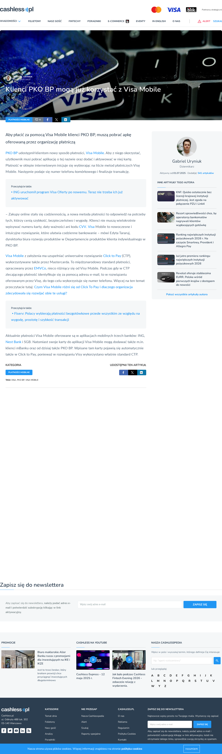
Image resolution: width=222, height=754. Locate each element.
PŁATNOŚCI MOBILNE (19, 119)
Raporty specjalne (90, 733)
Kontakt (122, 739)
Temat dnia (51, 716)
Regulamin (123, 728)
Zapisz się (202, 724)
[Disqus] (76, 431)
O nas (176, 21)
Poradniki (94, 21)
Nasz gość (55, 21)
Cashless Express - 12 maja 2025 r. (90, 676)
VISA (13, 380)
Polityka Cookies (127, 733)
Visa (49, 135)
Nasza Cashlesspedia (92, 716)
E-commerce (116, 21)
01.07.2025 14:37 (22, 79)
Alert (84, 722)
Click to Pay (112, 256)
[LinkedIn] (22, 730)
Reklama (122, 722)
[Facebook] (3, 730)
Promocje (8, 642)
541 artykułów (206, 173)
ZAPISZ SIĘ (200, 604)
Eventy (140, 21)
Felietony (34, 21)
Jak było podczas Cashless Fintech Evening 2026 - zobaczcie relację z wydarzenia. (128, 680)
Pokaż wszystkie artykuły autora (187, 294)
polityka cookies (131, 749)
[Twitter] (10, 730)
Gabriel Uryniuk (23, 76)
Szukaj (84, 728)
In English (159, 21)
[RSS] (28, 730)
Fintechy (75, 21)
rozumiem (191, 749)
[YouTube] (16, 730)
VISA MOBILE (31, 380)
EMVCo (40, 268)
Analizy (49, 733)
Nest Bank (13, 342)
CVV (82, 227)
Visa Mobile (95, 153)
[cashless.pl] (16, 10)
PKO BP (12, 153)
